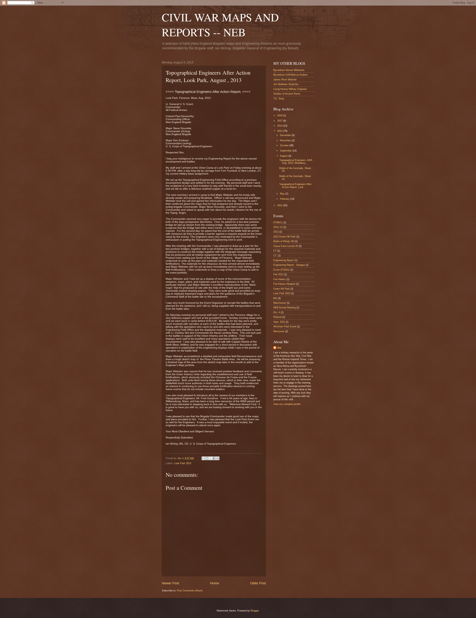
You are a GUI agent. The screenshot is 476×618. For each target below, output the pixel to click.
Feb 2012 (278, 274)
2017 (280, 120)
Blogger (255, 610)
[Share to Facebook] (214, 458)
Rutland (277, 317)
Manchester (279, 302)
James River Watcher (285, 79)
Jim (279, 347)
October (284, 145)
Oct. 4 (276, 312)
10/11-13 (278, 227)
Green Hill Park (281, 288)
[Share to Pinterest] (217, 458)
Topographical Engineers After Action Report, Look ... (295, 185)
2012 (280, 205)
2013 (280, 131)
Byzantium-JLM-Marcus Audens (290, 74)
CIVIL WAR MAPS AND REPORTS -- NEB (220, 24)
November (286, 140)
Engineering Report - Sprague (289, 265)
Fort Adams (279, 279)
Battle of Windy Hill (283, 241)
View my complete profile (286, 404)
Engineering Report (283, 260)
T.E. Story (278, 98)
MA (275, 298)
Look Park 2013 (182, 463)
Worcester (278, 331)
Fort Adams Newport (284, 283)
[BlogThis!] (207, 458)
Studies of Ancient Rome (286, 93)
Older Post (258, 583)
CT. (275, 255)
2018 (280, 115)
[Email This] (203, 458)
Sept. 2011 (279, 321)
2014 (280, 125)
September (286, 150)
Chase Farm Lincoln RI (285, 246)
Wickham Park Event (284, 326)
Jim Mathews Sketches (286, 84)
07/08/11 (278, 222)
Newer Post (170, 583)
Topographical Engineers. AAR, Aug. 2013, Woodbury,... (296, 161)
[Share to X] (210, 458)
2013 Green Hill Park (284, 236)
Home (214, 583)
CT (274, 250)
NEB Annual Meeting (284, 307)
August (284, 155)
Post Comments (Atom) (189, 590)
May (282, 193)
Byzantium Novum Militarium (288, 70)
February (285, 198)
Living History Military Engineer (290, 89)
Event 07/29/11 (281, 269)
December (286, 135)
